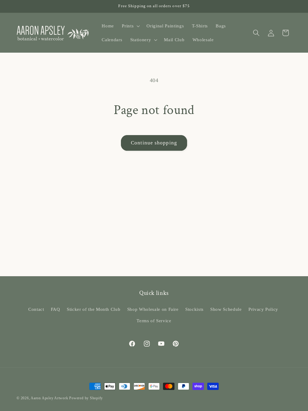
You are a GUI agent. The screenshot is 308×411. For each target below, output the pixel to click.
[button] (130, 26)
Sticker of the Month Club (94, 309)
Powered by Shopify (86, 398)
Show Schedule (226, 309)
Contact (36, 309)
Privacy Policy (263, 309)
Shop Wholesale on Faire (153, 309)
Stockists (194, 309)
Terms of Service (154, 320)
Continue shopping (154, 143)
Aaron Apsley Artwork (49, 398)
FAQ (55, 309)
